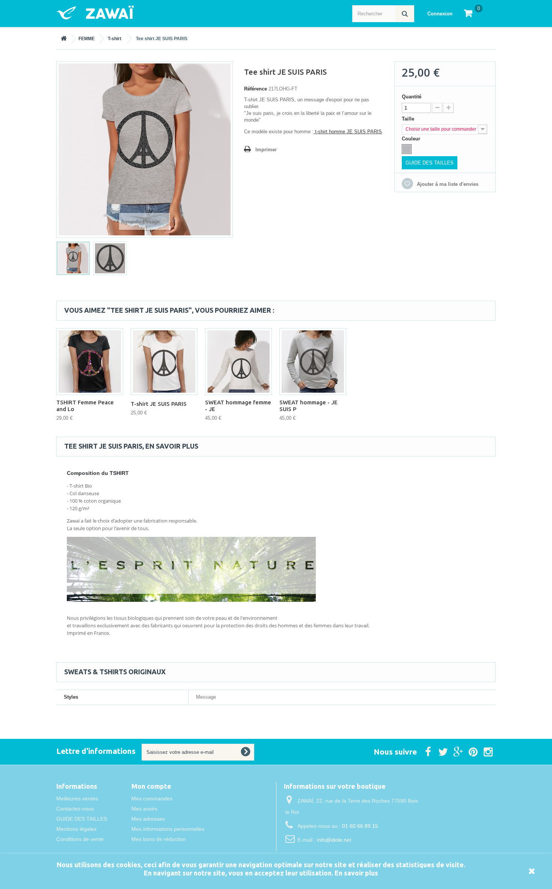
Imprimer (266, 149)
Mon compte (151, 786)
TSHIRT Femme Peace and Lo (85, 405)
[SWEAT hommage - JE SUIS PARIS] (312, 361)
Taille (409, 119)
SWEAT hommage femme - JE (238, 405)
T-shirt (114, 38)
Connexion (439, 14)
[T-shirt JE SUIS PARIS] (164, 361)
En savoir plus (356, 873)
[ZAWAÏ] (129, 13)
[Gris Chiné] (407, 149)
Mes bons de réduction (158, 839)
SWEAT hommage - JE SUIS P (308, 405)
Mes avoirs (144, 809)
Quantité (411, 96)
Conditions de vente (80, 839)
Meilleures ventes (77, 799)
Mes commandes (151, 799)
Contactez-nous (75, 809)
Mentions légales (76, 829)
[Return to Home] (64, 38)
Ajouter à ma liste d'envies (446, 184)
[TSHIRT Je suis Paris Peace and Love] (89, 361)
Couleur (412, 139)
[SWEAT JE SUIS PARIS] (238, 361)
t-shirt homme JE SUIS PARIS (348, 131)
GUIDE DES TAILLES (430, 163)
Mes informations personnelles (167, 829)
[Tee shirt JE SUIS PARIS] (73, 258)
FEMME (86, 38)
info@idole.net (334, 840)
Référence (255, 89)
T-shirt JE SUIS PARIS (159, 404)
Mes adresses (148, 819)
